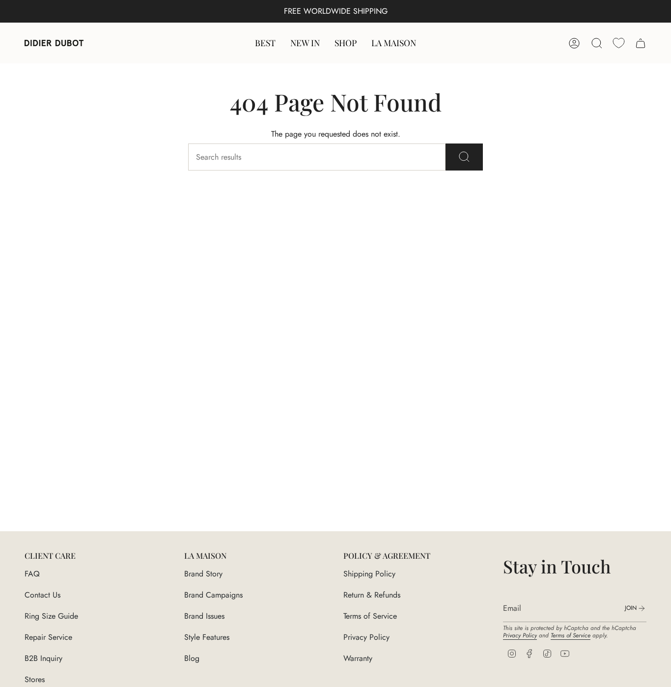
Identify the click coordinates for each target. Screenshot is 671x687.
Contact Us (42, 595)
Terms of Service (370, 616)
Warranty (357, 658)
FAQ (32, 573)
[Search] (464, 157)
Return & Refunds (371, 595)
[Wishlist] (618, 43)
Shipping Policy (369, 573)
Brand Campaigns (213, 595)
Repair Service (48, 637)
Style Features (206, 637)
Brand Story (203, 573)
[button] (345, 43)
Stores (35, 679)
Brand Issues (204, 616)
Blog (191, 658)
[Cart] (640, 43)
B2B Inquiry (43, 658)
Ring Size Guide (51, 616)
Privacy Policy (366, 637)
